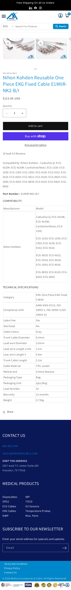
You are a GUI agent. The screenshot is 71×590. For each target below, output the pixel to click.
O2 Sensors (32, 506)
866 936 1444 (10, 446)
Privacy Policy (12, 568)
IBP (27, 497)
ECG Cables (9, 506)
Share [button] (10, 411)
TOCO (29, 501)
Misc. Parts (31, 515)
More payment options (35, 145)
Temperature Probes (38, 511)
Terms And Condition (16, 563)
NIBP (5, 515)
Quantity (7, 105)
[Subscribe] (65, 548)
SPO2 (5, 501)
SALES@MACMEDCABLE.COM (20, 453)
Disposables (9, 497)
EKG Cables (9, 511)
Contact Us (10, 572)
